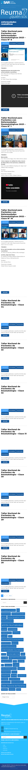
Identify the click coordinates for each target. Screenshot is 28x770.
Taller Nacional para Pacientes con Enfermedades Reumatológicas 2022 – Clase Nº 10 (13, 214)
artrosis (4, 629)
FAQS (4, 745)
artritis (4, 617)
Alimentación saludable (18, 613)
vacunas (18, 689)
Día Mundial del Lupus (6, 643)
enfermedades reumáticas (12, 650)
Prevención (6, 675)
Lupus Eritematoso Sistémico (9, 668)
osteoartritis (21, 668)
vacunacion (12, 689)
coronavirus (16, 632)
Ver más (5, 109)
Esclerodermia (13, 654)
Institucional (8, 665)
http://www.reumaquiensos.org (12, 731)
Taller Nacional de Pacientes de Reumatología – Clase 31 (14, 431)
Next (10, 595)
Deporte (10, 636)
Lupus (16, 665)
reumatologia (5, 678)
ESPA (22, 654)
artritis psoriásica (7, 621)
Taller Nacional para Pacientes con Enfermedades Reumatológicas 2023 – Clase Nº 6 (13, 35)
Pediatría (4, 746)
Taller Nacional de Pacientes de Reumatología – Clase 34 (12, 303)
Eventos (14, 661)
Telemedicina (4, 689)
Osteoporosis (6, 672)
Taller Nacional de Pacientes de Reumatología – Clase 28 (12, 559)
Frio (2, 665)
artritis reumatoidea (12, 625)
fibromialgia (21, 661)
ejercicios (15, 643)
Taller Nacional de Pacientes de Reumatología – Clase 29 (12, 516)
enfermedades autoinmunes (9, 646)
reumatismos (22, 675)
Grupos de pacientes (6, 752)
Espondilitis (4, 657)
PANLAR (14, 672)
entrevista (3, 654)
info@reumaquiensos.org (11, 728)
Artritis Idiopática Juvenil (16, 617)
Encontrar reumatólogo (7, 754)
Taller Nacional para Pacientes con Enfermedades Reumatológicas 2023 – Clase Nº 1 (13, 122)
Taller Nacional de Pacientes (13, 686)
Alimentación (6, 613)
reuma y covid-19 (6, 682)
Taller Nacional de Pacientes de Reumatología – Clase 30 (12, 473)
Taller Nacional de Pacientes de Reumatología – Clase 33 (12, 346)
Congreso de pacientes (6, 632)
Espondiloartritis (6, 661)
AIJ (18, 610)
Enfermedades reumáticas (7, 742)
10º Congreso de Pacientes (8, 610)
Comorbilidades (12, 629)
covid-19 (4, 636)
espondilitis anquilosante (17, 657)
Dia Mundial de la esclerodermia (12, 639)
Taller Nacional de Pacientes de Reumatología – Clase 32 (12, 389)
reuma (14, 675)
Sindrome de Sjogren (17, 682)
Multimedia (5, 750)
